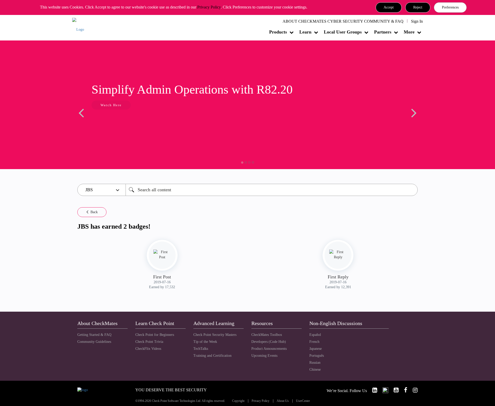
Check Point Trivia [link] (149, 342)
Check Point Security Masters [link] (214, 335)
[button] (389, 7)
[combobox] (272, 190)
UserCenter (303, 401)
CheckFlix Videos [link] (148, 349)
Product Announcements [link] (269, 349)
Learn (305, 32)
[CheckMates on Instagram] (413, 390)
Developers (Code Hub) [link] (268, 342)
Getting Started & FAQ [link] (94, 335)
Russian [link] (314, 362)
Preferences (450, 7)
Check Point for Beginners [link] (154, 335)
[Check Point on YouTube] (394, 390)
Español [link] (315, 335)
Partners (382, 32)
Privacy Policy (209, 7)
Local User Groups (343, 32)
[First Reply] (338, 255)
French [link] (314, 342)
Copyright (238, 401)
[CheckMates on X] (383, 390)
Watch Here (111, 105)
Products (278, 32)
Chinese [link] (315, 369)
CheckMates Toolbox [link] (266, 335)
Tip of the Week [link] (205, 342)
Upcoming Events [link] (264, 356)
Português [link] (316, 356)
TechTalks (200, 349)
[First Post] (162, 255)
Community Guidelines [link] (94, 342)
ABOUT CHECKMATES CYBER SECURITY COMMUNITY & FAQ (343, 21)
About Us (283, 401)
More (409, 32)
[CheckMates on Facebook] (403, 390)
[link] (372, 390)
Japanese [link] (315, 349)
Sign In (417, 21)
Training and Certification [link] (212, 356)
